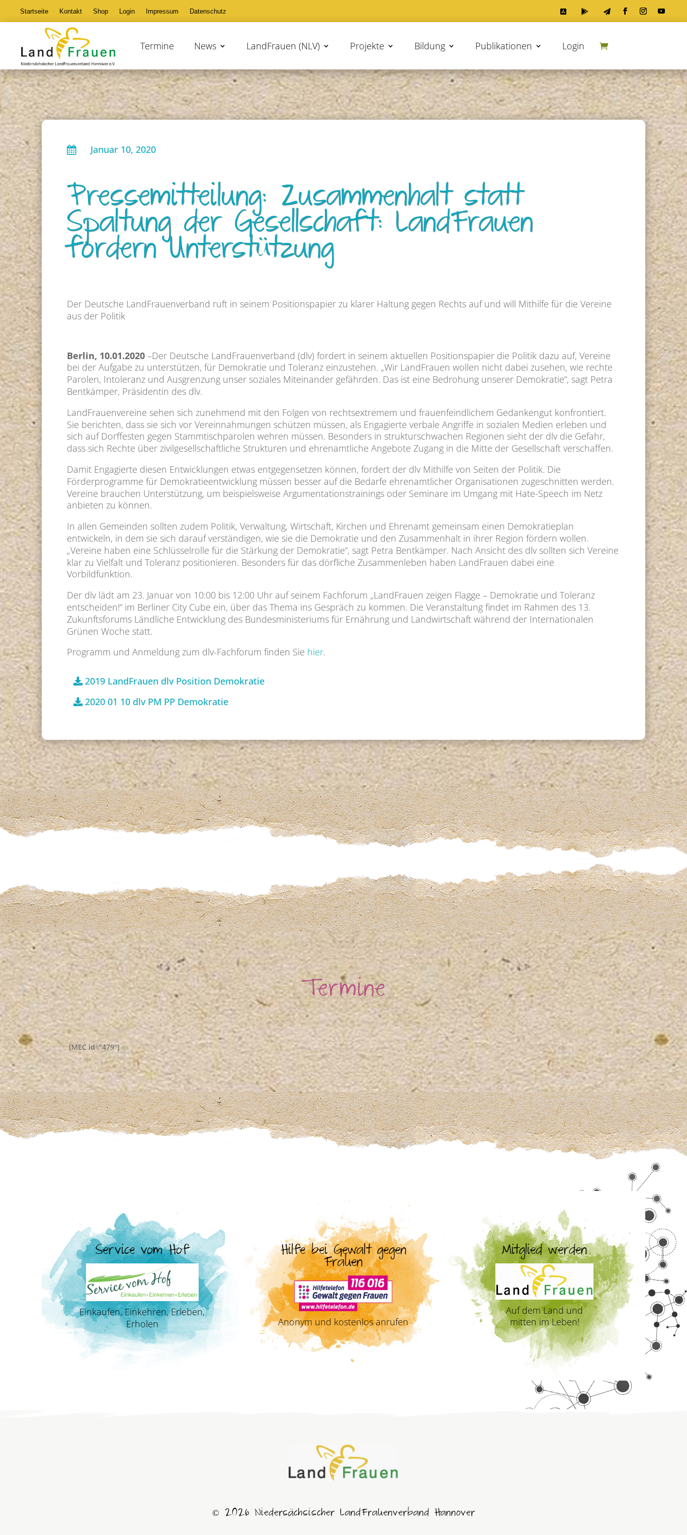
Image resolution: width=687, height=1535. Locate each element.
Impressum (162, 11)
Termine (157, 46)
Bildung (429, 46)
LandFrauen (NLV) (283, 46)
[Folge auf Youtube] (661, 11)
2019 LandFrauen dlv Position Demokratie (175, 681)
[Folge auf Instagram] (643, 11)
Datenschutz (208, 11)
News (205, 46)
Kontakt (70, 11)
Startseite (34, 11)
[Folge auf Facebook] (625, 11)
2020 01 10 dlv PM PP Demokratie (156, 702)
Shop (100, 11)
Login (127, 11)
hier (315, 652)
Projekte (367, 46)
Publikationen (503, 46)
